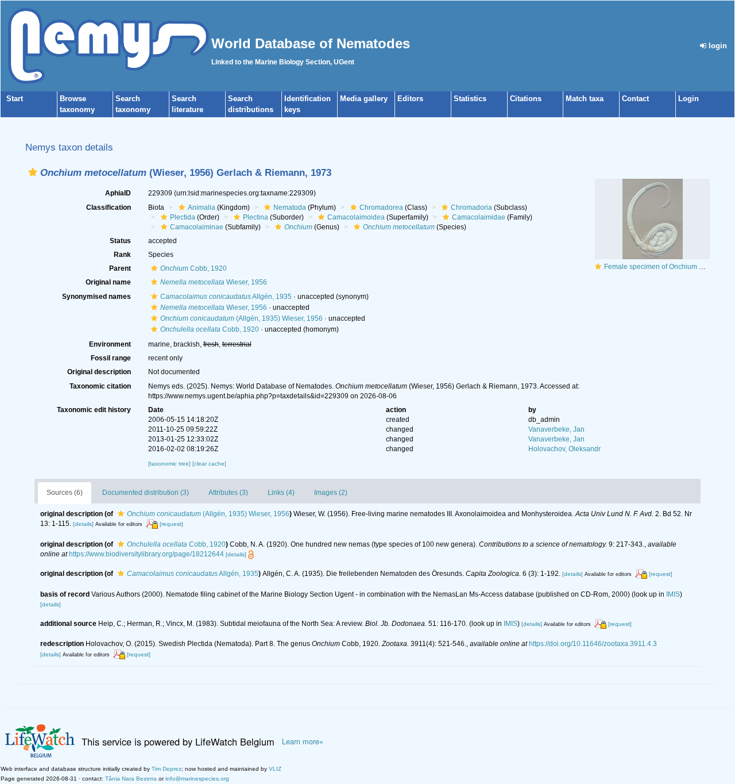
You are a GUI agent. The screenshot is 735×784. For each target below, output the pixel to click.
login (716, 45)
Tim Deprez (166, 769)
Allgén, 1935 (226, 297)
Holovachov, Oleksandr (564, 449)
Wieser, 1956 (213, 282)
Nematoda (289, 207)
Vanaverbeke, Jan (556, 429)
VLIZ (275, 769)
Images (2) (330, 493)
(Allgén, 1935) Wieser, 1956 (241, 318)
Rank (122, 255)
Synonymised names (96, 297)
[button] (32, 172)
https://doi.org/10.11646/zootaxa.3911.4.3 (593, 644)
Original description (99, 372)
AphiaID (118, 193)
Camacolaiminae (196, 227)
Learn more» (302, 741)
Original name (108, 282)
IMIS (673, 594)
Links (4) (281, 493)
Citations (525, 98)
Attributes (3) (228, 493)
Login (688, 98)
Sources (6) (65, 493)
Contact (635, 98)
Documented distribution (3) (145, 493)
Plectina (255, 217)
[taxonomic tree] (170, 463)
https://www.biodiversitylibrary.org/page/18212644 (146, 554)
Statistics (470, 98)
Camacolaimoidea (356, 217)
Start (14, 98)
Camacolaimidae (478, 217)
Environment (110, 344)
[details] (83, 524)
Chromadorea (381, 207)
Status (120, 241)
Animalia (201, 207)
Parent (120, 268)
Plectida (182, 217)
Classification (108, 207)
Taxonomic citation (100, 386)
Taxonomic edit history (94, 410)
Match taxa (585, 98)
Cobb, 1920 (193, 268)
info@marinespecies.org (197, 778)
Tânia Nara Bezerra (131, 778)
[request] (171, 524)
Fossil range (111, 358)
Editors (410, 98)
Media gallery (364, 98)
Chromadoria (471, 207)
